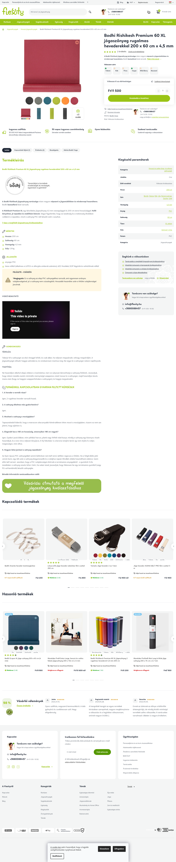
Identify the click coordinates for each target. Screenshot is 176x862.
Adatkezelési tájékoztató (51, 2)
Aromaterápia (84, 810)
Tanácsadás (127, 764)
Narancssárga (166, 196)
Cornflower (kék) (63, 560)
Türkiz (106, 560)
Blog (121, 2)
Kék (156, 196)
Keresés (90, 12)
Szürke (165, 198)
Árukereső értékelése (130, 769)
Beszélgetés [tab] (54, 150)
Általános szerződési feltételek (73, 2)
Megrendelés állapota (131, 773)
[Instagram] (13, 766)
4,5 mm (169, 205)
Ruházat (44, 793)
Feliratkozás (102, 752)
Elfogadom (119, 849)
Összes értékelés (24, 706)
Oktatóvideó (164, 278)
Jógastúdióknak (85, 801)
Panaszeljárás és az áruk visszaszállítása (26, 2)
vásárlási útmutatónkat (160, 117)
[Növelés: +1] (167, 91)
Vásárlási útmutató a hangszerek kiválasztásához (143, 265)
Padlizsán (74, 560)
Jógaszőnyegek (46, 797)
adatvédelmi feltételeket (75, 762)
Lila (159, 196)
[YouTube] (18, 766)
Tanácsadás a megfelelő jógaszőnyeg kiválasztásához (145, 261)
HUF (131, 2)
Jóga (109, 797)
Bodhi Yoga (114, 116)
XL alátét (168, 224)
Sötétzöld (28, 652)
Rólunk (4, 797)
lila (100, 560)
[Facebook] (8, 766)
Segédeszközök (46, 801)
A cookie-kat (55, 847)
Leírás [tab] (7, 150)
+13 (78, 116)
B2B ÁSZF (126, 756)
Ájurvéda (110, 793)
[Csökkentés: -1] (159, 91)
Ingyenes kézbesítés (130, 760)
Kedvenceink (84, 814)
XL (28, 560)
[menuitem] (8, 22)
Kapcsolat (5, 2)
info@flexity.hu (133, 304)
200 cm (169, 190)
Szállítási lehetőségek (162, 81)
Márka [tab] (71, 150)
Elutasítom (104, 849)
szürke (162, 560)
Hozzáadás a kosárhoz (139, 98)
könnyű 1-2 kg (167, 230)
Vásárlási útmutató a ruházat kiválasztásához (142, 269)
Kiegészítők (45, 810)
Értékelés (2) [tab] (39, 150)
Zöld (170, 198)
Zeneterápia (83, 797)
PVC (170, 211)
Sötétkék (19, 652)
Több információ (153, 59)
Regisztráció (159, 2)
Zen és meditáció (113, 805)
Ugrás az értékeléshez (136, 52)
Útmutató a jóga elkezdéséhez (136, 272)
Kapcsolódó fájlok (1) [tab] (22, 150)
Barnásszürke (96, 652)
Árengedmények (47, 814)
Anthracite (119, 560)
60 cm (170, 217)
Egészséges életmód (86, 793)
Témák (43, 818)
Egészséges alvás (113, 810)
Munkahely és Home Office (89, 805)
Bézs (144, 560)
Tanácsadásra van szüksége (132, 278)
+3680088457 (117, 12)
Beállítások (57, 856)
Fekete (151, 196)
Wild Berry (119, 652)
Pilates (109, 801)
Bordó (146, 196)
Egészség (44, 805)
